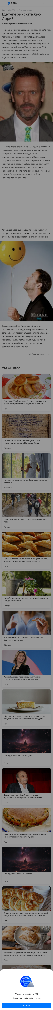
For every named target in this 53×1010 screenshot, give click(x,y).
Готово (26, 1005)
